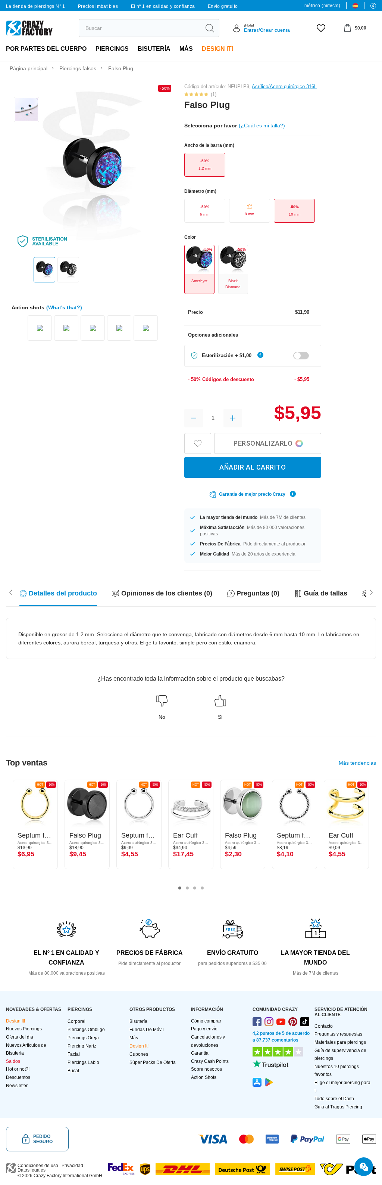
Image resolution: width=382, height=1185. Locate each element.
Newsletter (17, 1085)
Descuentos (18, 1077)
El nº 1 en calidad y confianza (163, 6)
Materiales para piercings (340, 1042)
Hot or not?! (17, 1069)
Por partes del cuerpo (46, 49)
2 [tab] (187, 888)
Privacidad (72, 1165)
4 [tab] (202, 888)
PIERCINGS (112, 49)
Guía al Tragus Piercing (338, 1107)
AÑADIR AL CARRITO (252, 467)
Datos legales (32, 1170)
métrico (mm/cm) (322, 5)
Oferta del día (19, 1037)
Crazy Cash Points (210, 1061)
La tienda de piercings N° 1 (35, 6)
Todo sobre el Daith (334, 1098)
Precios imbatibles (98, 6)
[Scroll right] (11, 591)
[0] (321, 28)
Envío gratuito (223, 6)
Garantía (200, 1053)
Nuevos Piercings (24, 1028)
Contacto (323, 1026)
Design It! (218, 49)
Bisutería (154, 49)
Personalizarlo (263, 443)
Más (186, 49)
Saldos (13, 1061)
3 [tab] (194, 888)
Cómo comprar (206, 1021)
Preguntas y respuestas (338, 1034)
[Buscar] (209, 28)
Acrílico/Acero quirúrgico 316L (284, 86)
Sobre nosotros (206, 1069)
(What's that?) (64, 307)
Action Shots (203, 1077)
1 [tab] (180, 888)
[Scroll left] (371, 591)
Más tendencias (357, 763)
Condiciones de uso (38, 1165)
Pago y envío (204, 1028)
